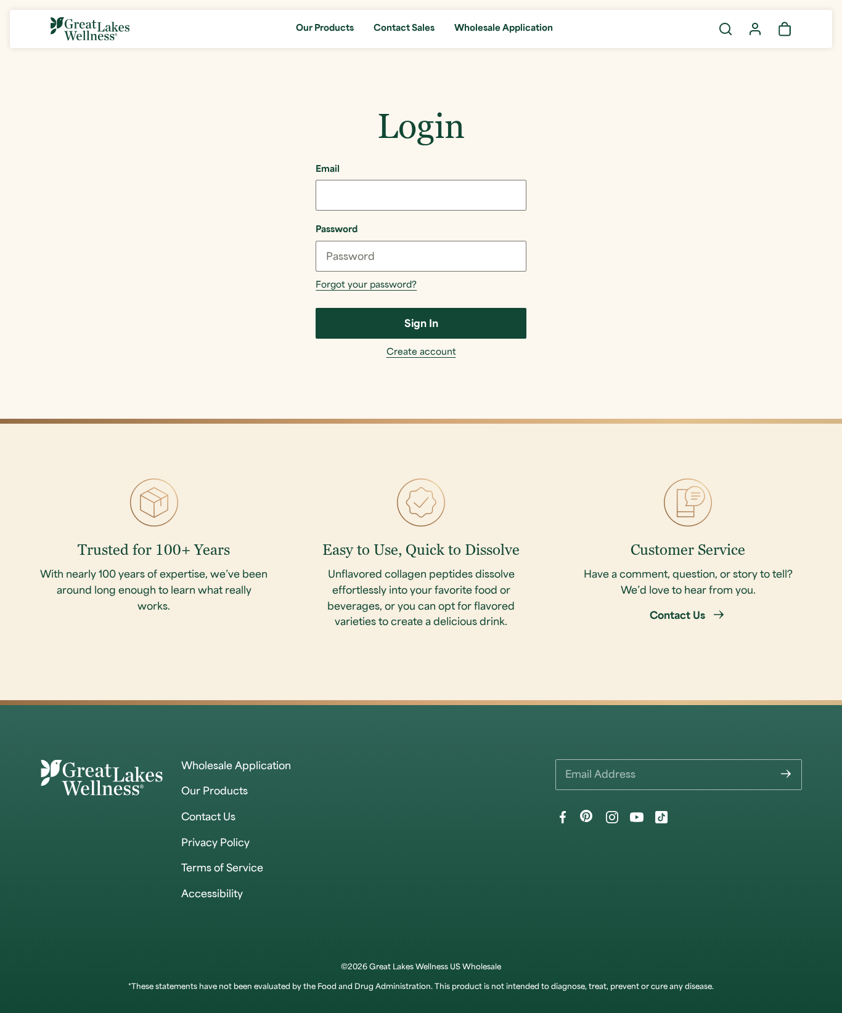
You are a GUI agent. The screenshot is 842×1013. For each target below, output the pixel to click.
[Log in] (755, 29)
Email (328, 169)
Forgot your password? (366, 285)
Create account (421, 352)
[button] (725, 29)
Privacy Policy (215, 844)
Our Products (325, 28)
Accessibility (212, 895)
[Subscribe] (786, 774)
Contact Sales (404, 28)
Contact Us (208, 818)
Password (337, 230)
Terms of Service (222, 869)
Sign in (421, 324)
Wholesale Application (503, 28)
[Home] (90, 29)
